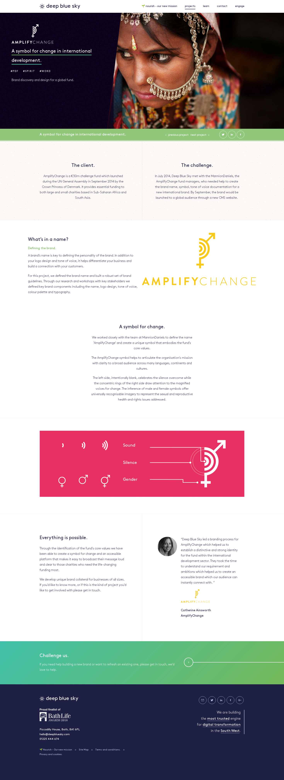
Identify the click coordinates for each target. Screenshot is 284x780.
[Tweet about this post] (223, 134)
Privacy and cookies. (51, 754)
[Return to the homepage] (60, 6)
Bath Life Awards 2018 (55, 715)
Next (198, 135)
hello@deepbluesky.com (55, 734)
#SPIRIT (29, 71)
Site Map (84, 750)
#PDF (15, 71)
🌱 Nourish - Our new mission (56, 750)
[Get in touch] (203, 700)
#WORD (45, 71)
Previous (178, 135)
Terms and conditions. (107, 750)
